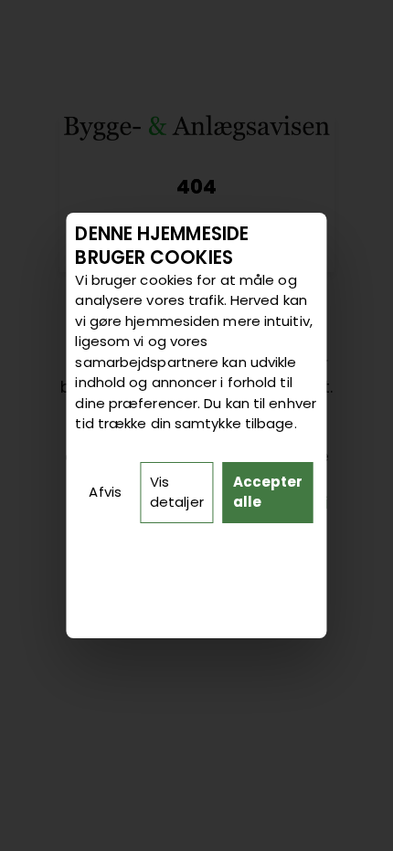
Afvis (105, 491)
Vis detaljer (177, 492)
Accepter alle (268, 492)
